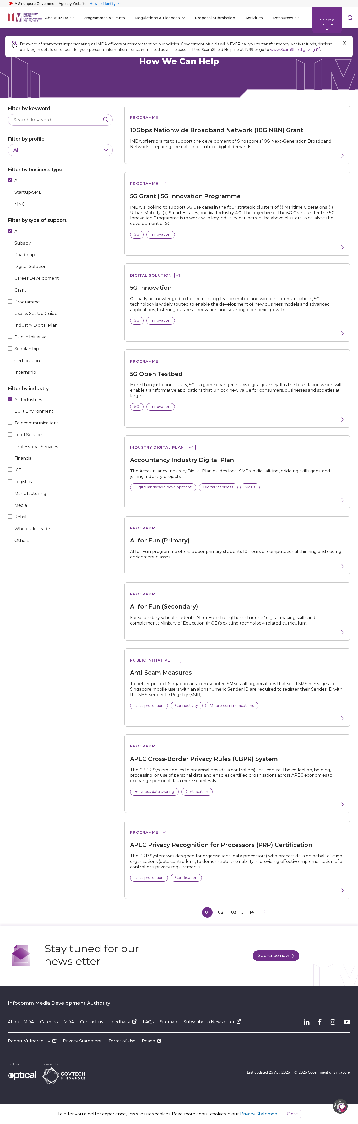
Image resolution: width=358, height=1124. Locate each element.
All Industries (28, 399)
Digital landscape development (163, 487)
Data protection (149, 705)
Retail (20, 516)
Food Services (28, 434)
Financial (23, 458)
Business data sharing (154, 791)
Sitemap (168, 1021)
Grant (20, 290)
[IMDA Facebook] (320, 1022)
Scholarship (26, 348)
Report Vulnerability (29, 1041)
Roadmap (24, 254)
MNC (19, 204)
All (17, 180)
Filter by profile (26, 139)
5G (136, 234)
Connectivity (186, 705)
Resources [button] (283, 17)
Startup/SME (28, 192)
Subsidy (22, 243)
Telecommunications (36, 423)
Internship (25, 372)
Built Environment (33, 411)
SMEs (250, 487)
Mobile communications (232, 705)
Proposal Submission (215, 17)
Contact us (91, 1021)
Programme (27, 301)
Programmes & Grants (104, 17)
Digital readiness (218, 487)
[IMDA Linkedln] (307, 1022)
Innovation (160, 234)
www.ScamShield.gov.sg (292, 49)
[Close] (344, 43)
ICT (17, 469)
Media (20, 505)
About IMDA (21, 1021)
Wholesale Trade (32, 528)
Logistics (23, 481)
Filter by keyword (29, 108)
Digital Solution (30, 266)
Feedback (119, 1021)
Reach (148, 1041)
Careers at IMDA (57, 1021)
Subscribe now (273, 955)
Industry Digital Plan (36, 325)
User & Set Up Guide (35, 313)
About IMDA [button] (56, 17)
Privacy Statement (82, 1041)
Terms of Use (121, 1041)
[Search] (105, 120)
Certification (27, 360)
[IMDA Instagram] (332, 1022)
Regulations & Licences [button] (157, 17)
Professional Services (36, 446)
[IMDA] (25, 17)
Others (21, 540)
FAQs (148, 1021)
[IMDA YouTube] (347, 1022)
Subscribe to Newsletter (209, 1021)
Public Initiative (30, 337)
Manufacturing (30, 493)
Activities (254, 17)
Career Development (36, 278)
